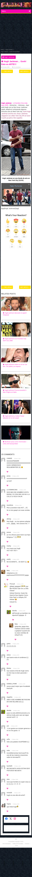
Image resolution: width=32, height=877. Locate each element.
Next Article (24, 71)
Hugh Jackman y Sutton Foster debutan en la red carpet (13, 417)
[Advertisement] (16, 31)
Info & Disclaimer (7, 843)
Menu (4, 11)
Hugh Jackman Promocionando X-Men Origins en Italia (15, 391)
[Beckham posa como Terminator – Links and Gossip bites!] (16, 433)
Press (16, 845)
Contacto (27, 843)
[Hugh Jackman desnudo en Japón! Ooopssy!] (16, 304)
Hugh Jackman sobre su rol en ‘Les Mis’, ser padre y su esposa (15, 365)
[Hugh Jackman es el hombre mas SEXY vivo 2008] (16, 329)
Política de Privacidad (18, 843)
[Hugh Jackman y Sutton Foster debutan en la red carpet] (16, 407)
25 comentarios (17, 67)
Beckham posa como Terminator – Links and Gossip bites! (15, 443)
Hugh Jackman (9, 57)
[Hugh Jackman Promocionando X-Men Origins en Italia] (16, 381)
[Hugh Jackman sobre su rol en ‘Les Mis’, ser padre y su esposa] (16, 355)
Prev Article (8, 71)
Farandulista (11, 841)
